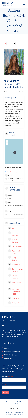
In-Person (16, 91)
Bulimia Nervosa (15, 240)
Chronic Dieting (17, 246)
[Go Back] (5, 43)
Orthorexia (16, 303)
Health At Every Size (17, 283)
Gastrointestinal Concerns (17, 270)
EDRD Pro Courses (11, 355)
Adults (14, 228)
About (6, 348)
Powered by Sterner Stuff (14, 415)
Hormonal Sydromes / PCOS (16, 291)
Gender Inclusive (15, 277)
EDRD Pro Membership (12, 352)
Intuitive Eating (17, 298)
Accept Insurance (9, 91)
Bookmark (14, 43)
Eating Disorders (15, 259)
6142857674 (8, 198)
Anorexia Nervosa (15, 234)
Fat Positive (16, 264)
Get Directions (12, 172)
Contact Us (8, 358)
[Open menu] (24, 4)
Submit (5, 393)
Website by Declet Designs (14, 413)
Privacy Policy (11, 402)
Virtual (21, 91)
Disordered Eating (16, 252)
